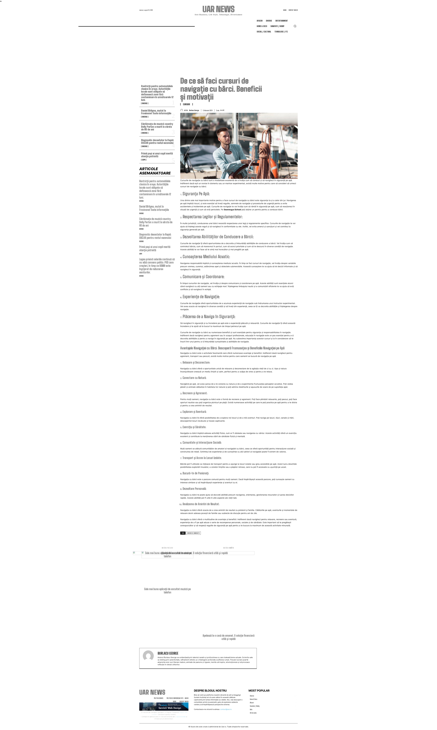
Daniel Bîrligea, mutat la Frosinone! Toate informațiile (156, 112)
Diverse (144, 103)
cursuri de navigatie (193, 533)
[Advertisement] (218, 52)
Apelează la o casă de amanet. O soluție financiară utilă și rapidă (228, 637)
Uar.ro (223, 727)
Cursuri (186, 104)
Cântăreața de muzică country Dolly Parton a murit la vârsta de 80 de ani (157, 126)
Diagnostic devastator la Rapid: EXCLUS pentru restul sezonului (157, 141)
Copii (143, 160)
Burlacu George (194, 110)
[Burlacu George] (182, 110)
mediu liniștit (210, 372)
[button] (295, 26)
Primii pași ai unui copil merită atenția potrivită (157, 155)
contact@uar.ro (226, 709)
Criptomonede (180, 716)
